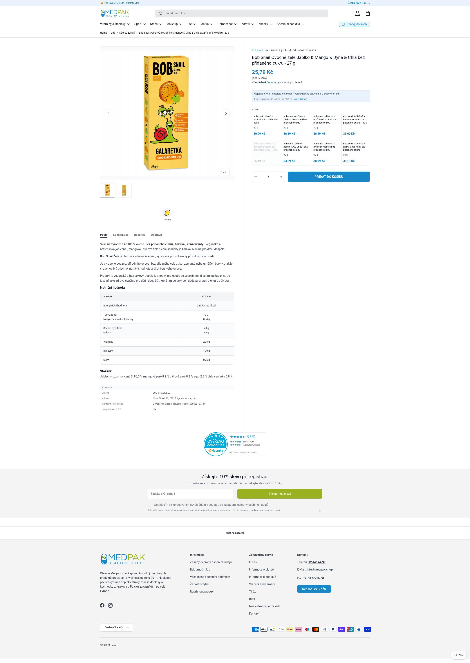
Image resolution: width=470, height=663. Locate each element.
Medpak (112, 645)
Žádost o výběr (199, 584)
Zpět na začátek (235, 532)
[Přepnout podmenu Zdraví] (252, 24)
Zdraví (245, 24)
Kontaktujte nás (314, 588)
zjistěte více (132, 3)
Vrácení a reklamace (262, 584)
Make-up (172, 24)
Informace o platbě (261, 569)
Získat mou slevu (280, 493)
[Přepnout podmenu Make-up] (180, 24)
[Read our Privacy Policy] (320, 510)
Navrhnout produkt (202, 591)
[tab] (103, 235)
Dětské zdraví (127, 32)
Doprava (271, 82)
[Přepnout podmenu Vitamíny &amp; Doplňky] (128, 24)
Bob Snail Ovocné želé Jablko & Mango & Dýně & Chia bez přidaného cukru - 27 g (184, 32)
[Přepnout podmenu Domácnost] (235, 24)
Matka (204, 24)
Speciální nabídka (288, 24)
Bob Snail (257, 50)
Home (103, 32)
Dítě (189, 24)
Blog (252, 599)
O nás (253, 562)
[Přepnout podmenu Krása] (160, 24)
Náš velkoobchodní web (264, 606)
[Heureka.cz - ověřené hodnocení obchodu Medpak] (235, 434)
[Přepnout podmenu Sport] (144, 24)
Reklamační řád (200, 569)
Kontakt (254, 613)
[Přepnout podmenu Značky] (271, 24)
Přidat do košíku (328, 177)
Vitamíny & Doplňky (113, 24)
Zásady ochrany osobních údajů (211, 562)
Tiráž (252, 591)
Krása (154, 24)
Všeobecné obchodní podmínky (210, 577)
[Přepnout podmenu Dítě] (194, 24)
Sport (137, 24)
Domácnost (225, 24)
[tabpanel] (167, 327)
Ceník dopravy (300, 99)
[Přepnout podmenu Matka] (211, 24)
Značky (263, 24)
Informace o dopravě (262, 577)
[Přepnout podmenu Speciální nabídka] (303, 24)
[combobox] (241, 13)
